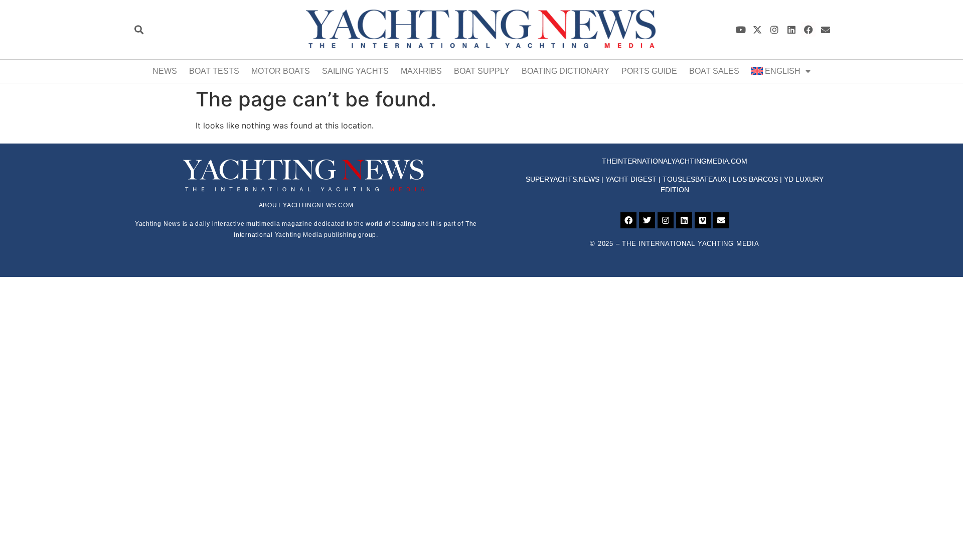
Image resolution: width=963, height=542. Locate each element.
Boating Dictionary (565, 71)
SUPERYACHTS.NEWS (562, 179)
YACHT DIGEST (631, 179)
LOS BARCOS (755, 179)
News (164, 71)
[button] (138, 29)
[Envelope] (825, 29)
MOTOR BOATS (280, 71)
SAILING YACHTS (355, 71)
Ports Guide (649, 71)
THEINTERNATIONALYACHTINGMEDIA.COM (674, 161)
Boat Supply (482, 71)
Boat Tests (214, 71)
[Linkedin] (791, 29)
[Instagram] (774, 29)
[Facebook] (808, 29)
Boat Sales (714, 71)
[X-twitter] (757, 29)
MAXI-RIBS (421, 71)
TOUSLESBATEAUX (695, 179)
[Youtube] (740, 29)
